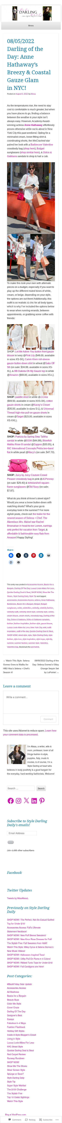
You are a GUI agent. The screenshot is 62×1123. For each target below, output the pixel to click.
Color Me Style (14, 1003)
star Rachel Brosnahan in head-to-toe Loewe (27, 522)
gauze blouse (46, 624)
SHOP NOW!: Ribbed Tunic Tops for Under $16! (30, 962)
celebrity (35, 608)
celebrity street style (27, 612)
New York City (36, 627)
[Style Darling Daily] (31, 13)
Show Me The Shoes (17, 1065)
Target (20, 416)
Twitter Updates (19, 890)
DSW (29, 440)
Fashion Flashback (16, 1026)
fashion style (35, 624)
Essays (10, 1019)
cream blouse (12, 616)
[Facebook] (10, 800)
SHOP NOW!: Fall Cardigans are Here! (25, 966)
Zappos (38, 444)
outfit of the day (23, 631)
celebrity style (41, 612)
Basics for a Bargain (25, 604)
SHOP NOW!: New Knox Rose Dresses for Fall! (29, 939)
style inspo (40, 639)
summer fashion (21, 643)
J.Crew (44, 397)
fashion (10, 624)
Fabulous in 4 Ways (16, 1023)
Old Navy (34, 486)
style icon (18, 639)
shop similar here (30, 152)
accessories (12, 600)
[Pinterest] (42, 800)
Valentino (48, 144)
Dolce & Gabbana (18, 620)
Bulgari (40, 148)
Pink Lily (30, 355)
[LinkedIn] (34, 800)
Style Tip (32, 596)
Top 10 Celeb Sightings (18, 1097)
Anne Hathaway (33, 125)
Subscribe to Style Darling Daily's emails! (27, 823)
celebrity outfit (12, 612)
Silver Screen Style (16, 1069)
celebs (51, 612)
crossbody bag (37, 616)
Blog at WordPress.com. (15, 1115)
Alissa (33, 94)
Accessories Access (35, 584)
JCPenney (48, 479)
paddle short (22, 397)
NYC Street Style (15, 1046)
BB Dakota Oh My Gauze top (29, 371)
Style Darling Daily (20, 596)
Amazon (13, 375)
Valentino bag (12, 647)
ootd (44, 627)
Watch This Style (15, 1101)
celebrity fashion (46, 608)
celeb (19, 608)
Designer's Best (14, 1015)
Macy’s (32, 452)
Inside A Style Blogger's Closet (21, 1034)
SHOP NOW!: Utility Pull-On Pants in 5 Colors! (29, 958)
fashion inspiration (21, 624)
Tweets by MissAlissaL (17, 898)
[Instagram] (18, 800)
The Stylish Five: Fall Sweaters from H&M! (27, 943)
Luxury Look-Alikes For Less (42, 588)
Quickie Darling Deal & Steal (18, 592)
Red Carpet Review (16, 1054)
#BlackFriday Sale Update (19, 984)
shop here (29, 148)
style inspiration (29, 639)
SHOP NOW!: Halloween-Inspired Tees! (26, 954)
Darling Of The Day (22, 588)
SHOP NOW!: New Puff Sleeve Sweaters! (26, 935)
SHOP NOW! (36, 592)
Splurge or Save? (15, 1073)
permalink (35, 647)
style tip (49, 639)
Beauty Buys (13, 999)
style (30, 635)
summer (10, 643)
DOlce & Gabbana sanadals (38, 620)
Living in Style (13, 1038)
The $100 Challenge (16, 1089)
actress (37, 600)
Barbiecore (36, 144)
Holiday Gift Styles (15, 1030)
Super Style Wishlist (16, 1085)
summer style (33, 643)
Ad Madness (13, 991)
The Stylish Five (14, 1093)
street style (22, 635)
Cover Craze (13, 1007)
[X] (26, 800)
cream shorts (24, 616)
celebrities (27, 608)
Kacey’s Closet (42, 405)
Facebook (14, 873)
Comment (48, 719)
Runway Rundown (15, 1058)
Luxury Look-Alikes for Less (18, 627)
